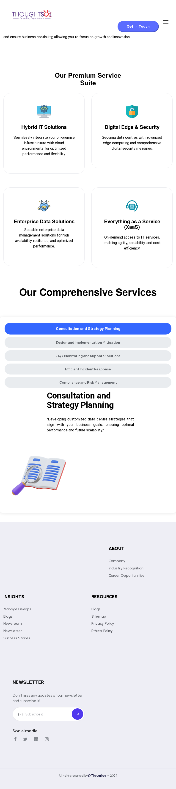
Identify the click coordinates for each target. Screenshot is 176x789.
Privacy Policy (102, 623)
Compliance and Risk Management (88, 382)
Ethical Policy (102, 631)
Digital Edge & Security (132, 126)
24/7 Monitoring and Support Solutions (88, 356)
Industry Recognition (126, 568)
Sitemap (98, 616)
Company (117, 561)
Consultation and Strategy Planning (88, 328)
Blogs (8, 616)
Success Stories (16, 638)
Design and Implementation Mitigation (88, 342)
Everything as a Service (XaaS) (132, 224)
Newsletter (12, 631)
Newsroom (12, 623)
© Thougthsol (97, 775)
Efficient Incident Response (88, 369)
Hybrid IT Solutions (44, 126)
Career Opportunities (127, 575)
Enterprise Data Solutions (44, 221)
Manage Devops (17, 609)
